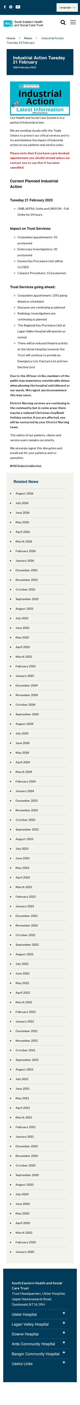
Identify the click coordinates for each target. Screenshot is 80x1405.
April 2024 (23, 762)
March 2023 (24, 887)
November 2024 (27, 695)
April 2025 (23, 647)
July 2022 (22, 964)
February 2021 (26, 1127)
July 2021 (22, 1079)
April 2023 (23, 877)
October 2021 (25, 1050)
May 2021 (22, 1098)
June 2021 (22, 1088)
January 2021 (25, 1136)
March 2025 (24, 656)
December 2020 (27, 1146)
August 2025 (24, 608)
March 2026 (24, 541)
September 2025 (27, 599)
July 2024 (22, 733)
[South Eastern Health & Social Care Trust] (23, 22)
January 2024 (25, 791)
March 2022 (24, 1002)
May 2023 (22, 868)
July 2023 (22, 848)
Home (11, 38)
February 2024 (26, 781)
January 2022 (25, 1021)
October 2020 (25, 1165)
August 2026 (24, 493)
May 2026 (22, 522)
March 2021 (24, 1117)
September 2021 (27, 1060)
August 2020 (24, 1184)
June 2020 (22, 1204)
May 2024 (22, 752)
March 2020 (24, 1232)
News (28, 38)
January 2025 (25, 676)
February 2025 (26, 666)
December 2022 (27, 916)
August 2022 (24, 954)
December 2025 (27, 570)
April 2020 (23, 1223)
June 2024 (22, 743)
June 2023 (22, 858)
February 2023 (26, 896)
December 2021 (27, 1031)
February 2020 (26, 1242)
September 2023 (27, 829)
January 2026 (25, 560)
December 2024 (27, 685)
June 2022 (22, 973)
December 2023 (27, 800)
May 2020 (22, 1213)
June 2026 (22, 512)
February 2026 (26, 551)
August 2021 (24, 1069)
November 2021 (27, 1040)
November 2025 (27, 580)
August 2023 (24, 839)
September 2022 (27, 944)
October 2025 (25, 589)
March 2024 (24, 772)
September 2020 (27, 1175)
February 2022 (26, 1012)
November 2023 (27, 810)
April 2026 (23, 532)
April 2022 (23, 992)
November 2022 (27, 925)
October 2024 (25, 704)
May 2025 (22, 637)
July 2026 (22, 503)
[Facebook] (4, 7)
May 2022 (22, 983)
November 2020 (27, 1156)
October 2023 (25, 820)
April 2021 (23, 1108)
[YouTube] (18, 7)
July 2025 (22, 618)
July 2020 (22, 1194)
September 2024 (27, 714)
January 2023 (25, 906)
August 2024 (24, 724)
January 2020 (25, 1252)
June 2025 (22, 628)
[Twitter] (10, 7)
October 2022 (25, 935)
